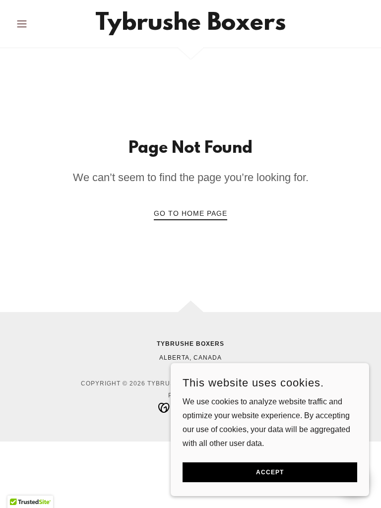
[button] (38, 24)
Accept (270, 472)
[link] (190, 27)
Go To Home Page (190, 213)
